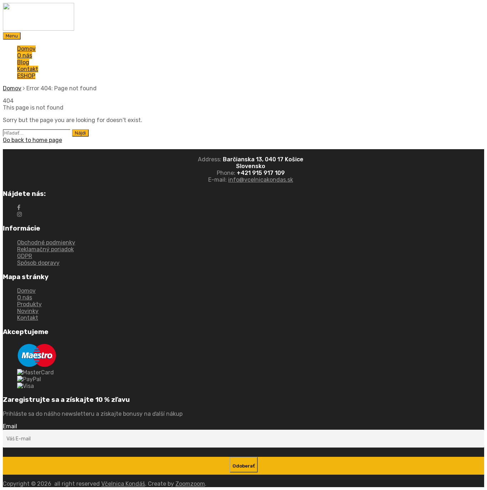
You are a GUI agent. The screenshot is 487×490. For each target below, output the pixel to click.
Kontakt (27, 69)
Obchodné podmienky (46, 242)
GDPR (24, 256)
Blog (23, 62)
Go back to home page (32, 140)
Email (10, 426)
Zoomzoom (190, 483)
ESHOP (26, 75)
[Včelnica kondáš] (38, 28)
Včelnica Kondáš (123, 483)
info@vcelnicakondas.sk (260, 179)
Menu (12, 36)
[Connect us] (18, 207)
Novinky (28, 311)
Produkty (29, 304)
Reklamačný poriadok (45, 249)
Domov (26, 48)
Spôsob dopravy (38, 262)
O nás (24, 55)
